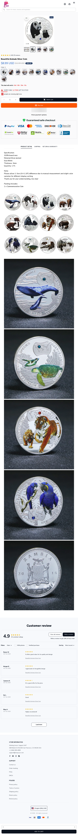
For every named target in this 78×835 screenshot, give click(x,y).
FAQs (10, 772)
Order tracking (13, 768)
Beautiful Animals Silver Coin (33, 658)
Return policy (13, 795)
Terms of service (14, 788)
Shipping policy (13, 791)
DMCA (11, 775)
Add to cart (39, 831)
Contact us (12, 765)
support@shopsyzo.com (16, 753)
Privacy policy (13, 784)
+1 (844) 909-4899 (15, 750)
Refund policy (13, 799)
